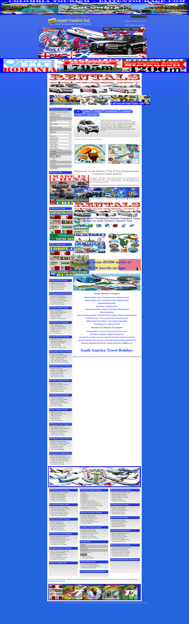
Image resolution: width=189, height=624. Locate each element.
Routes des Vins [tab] (55, 115)
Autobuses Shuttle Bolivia (58, 318)
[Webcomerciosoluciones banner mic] (100, 104)
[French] (83, 579)
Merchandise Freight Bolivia (59, 312)
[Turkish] (61, 581)
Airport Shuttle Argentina (58, 304)
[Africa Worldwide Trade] (93, 599)
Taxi (78, 111)
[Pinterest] (74, 566)
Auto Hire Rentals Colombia (59, 360)
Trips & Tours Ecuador (57, 372)
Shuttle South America (57, 289)
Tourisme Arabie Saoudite (58, 510)
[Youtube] (62, 566)
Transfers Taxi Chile (56, 339)
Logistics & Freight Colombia (59, 355)
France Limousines (56, 555)
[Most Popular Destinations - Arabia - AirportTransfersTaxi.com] (69, 240)
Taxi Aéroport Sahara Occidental (121, 547)
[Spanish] (55, 581)
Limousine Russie (86, 523)
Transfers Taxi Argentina (58, 296)
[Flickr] (55, 574)
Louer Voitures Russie (87, 520)
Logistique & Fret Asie (57, 528)
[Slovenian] (52, 581)
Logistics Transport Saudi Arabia (90, 566)
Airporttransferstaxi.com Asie (89, 509)
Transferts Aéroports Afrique (89, 502)
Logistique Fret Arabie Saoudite (60, 513)
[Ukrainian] (63, 581)
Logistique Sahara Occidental (120, 554)
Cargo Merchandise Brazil (58, 326)
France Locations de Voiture (59, 557)
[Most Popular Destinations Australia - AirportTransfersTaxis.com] (107, 290)
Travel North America (118, 523)
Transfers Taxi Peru (56, 412)
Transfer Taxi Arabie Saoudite (59, 507)
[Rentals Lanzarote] (94, 93)
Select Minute (54, 124)
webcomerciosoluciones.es (107, 199)
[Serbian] (137, 579)
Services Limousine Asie (58, 530)
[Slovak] (49, 581)
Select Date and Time (56, 149)
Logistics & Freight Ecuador (59, 370)
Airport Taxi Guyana (56, 383)
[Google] (59, 566)
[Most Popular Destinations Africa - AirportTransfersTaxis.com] (90, 163)
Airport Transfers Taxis (89, 602)
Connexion (135, 29)
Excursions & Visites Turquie (89, 533)
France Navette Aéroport (58, 552)
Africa (84, 221)
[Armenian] (52, 579)
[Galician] (85, 579)
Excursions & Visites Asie (58, 525)
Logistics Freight (92, 114)
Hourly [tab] (53, 113)
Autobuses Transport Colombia (60, 362)
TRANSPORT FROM (56, 127)
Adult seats (53, 132)
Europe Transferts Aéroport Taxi (121, 492)
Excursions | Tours (112, 111)
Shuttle (87, 111)
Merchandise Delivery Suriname (60, 428)
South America (121, 221)
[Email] (70, 570)
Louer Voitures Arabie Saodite (59, 512)
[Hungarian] (96, 579)
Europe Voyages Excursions (120, 496)
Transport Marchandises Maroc (121, 539)
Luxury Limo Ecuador (57, 373)
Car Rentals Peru (56, 418)
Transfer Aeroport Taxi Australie (60, 536)
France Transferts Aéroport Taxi (60, 551)
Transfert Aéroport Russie (88, 515)
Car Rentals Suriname (57, 433)
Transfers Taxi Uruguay (57, 449)
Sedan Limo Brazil (56, 330)
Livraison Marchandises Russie (90, 521)
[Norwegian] (124, 579)
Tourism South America (57, 284)
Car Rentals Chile (56, 346)
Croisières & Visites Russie (89, 518)
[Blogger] (59, 570)
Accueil (106, 29)
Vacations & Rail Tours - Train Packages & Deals (106, 179)
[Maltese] (121, 579)
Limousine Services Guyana (59, 388)
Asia (94, 221)
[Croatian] (69, 579)
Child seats (53, 146)
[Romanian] (132, 579)
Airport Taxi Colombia (57, 354)
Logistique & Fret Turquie (88, 536)
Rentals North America (118, 526)
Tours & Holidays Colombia (58, 357)
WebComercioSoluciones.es (76, 602)
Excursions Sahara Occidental (120, 551)
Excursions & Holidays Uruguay (60, 443)
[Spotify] (51, 574)
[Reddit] (62, 570)
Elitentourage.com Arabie (88, 507)
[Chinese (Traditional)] (65, 579)
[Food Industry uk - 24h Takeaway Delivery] (69, 104)
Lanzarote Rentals (143, 602)
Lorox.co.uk (66, 602)
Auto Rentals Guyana (57, 389)
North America (109, 221)
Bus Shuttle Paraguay (57, 406)
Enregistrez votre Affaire (88, 501)
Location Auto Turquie (87, 534)
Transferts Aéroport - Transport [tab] (59, 112)
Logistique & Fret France (58, 559)
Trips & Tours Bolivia (57, 313)
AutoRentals (126, 111)
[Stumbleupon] (66, 570)
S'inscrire (126, 29)
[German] (91, 579)
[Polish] (127, 579)
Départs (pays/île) (55, 116)
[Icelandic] (99, 579)
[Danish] (75, 579)
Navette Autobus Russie (88, 517)
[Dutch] (78, 579)
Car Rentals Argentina (57, 302)
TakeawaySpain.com (121, 602)
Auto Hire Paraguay (56, 404)
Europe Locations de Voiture (120, 497)
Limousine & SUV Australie (58, 544)
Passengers (53, 160)
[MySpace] (59, 574)
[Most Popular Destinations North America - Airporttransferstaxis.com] (123, 252)
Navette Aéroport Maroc (118, 535)
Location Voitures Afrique (58, 497)
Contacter (84, 497)
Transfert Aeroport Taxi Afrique (59, 492)
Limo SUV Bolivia (56, 315)
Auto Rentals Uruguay (57, 446)
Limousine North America (119, 525)
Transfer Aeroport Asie (57, 522)
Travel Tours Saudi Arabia (88, 567)
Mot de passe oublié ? (88, 558)
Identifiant (83, 544)
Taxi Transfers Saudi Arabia (89, 564)
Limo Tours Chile (55, 344)
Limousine (98, 111)
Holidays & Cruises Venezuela (59, 459)
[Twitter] (55, 566)
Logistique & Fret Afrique (58, 499)
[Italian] (105, 579)
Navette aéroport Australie (58, 538)
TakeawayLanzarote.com (132, 602)
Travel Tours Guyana (57, 386)
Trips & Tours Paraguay (57, 401)
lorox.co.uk (79, 199)
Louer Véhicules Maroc (118, 538)
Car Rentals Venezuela (57, 462)
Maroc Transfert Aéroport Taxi (120, 533)
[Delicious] (55, 570)
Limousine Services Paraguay (59, 402)
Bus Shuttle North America (119, 522)
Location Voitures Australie (58, 541)
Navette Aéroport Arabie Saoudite (60, 509)
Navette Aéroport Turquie (88, 531)
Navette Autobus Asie (57, 523)
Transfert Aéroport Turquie (88, 530)
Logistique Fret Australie (58, 543)
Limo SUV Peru (55, 417)
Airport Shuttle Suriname (58, 435)
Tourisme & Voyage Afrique (58, 496)
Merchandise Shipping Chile (59, 341)
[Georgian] (88, 579)
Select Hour (53, 120)
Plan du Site (84, 499)
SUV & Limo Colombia (57, 359)
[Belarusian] (55, 579)
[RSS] (74, 570)
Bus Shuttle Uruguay (57, 448)
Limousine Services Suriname (59, 431)
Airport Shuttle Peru (56, 420)
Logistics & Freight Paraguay (59, 399)
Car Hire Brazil (55, 331)
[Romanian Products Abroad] (130, 104)
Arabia (89, 221)
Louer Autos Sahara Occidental (121, 552)
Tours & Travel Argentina (58, 299)
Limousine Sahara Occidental (120, 555)
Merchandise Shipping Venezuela (60, 457)
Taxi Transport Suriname (58, 427)
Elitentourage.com (98, 602)
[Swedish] (58, 581)
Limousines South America (58, 286)
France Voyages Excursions (59, 554)
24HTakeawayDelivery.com (110, 602)
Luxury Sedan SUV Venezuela (59, 460)
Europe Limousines (117, 499)
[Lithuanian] (115, 579)
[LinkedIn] (51, 570)
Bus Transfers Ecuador (57, 376)
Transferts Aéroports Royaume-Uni (91, 504)
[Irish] (102, 579)
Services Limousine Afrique (58, 501)
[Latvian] (113, 579)
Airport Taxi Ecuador (57, 368)
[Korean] (110, 579)
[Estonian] (80, 579)
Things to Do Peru (56, 415)
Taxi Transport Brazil (57, 325)
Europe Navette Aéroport (119, 494)
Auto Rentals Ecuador (57, 375)
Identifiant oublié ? (87, 556)
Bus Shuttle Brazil (56, 333)
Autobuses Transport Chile (58, 347)
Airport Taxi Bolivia (56, 310)
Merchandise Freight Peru (58, 414)
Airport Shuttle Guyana (57, 391)
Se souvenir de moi (85, 552)
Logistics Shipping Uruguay (58, 441)
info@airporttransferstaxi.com (82, 200)
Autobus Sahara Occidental (120, 549)
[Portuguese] (129, 579)
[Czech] (72, 579)
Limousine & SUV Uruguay (58, 444)
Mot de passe (84, 548)
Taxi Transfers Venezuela (58, 456)
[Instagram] (70, 566)
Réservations (116, 29)
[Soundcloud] (66, 566)
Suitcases (52, 136)
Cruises (79, 114)
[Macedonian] (118, 579)
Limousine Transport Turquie (89, 538)
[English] (49, 579)
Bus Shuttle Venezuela (57, 464)
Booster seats (54, 139)
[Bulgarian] (58, 579)
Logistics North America (119, 520)
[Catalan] (61, 579)
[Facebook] (51, 566)
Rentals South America (57, 288)
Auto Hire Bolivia (55, 317)
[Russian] (135, 579)
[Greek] (94, 579)
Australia (100, 221)
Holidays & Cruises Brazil (58, 328)
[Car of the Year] (69, 204)
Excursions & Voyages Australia (60, 539)
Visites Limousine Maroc (119, 541)
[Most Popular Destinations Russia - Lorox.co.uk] (69, 276)
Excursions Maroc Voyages (120, 536)
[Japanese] (107, 579)
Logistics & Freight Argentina (59, 297)
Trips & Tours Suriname (57, 430)
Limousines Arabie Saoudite (59, 515)
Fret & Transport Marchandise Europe (92, 505)
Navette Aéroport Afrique (58, 494)
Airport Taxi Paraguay (57, 397)
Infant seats (53, 143)
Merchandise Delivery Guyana (59, 385)
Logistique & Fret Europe (119, 501)
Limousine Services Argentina (59, 301)
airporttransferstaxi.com (91, 199)
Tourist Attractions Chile (57, 343)
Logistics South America (58, 283)
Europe (129, 221)
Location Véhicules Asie (58, 526)
